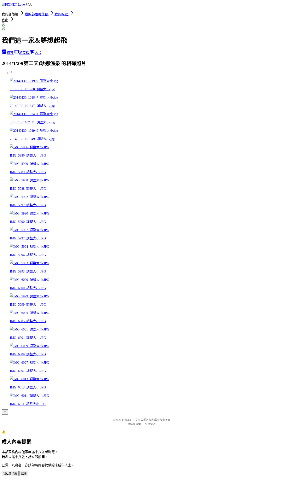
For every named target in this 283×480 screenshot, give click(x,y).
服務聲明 (150, 424)
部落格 (24, 53)
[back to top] (5, 412)
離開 (24, 473)
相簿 (10, 53)
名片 (38, 53)
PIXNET (126, 419)
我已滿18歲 (10, 473)
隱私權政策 (134, 424)
